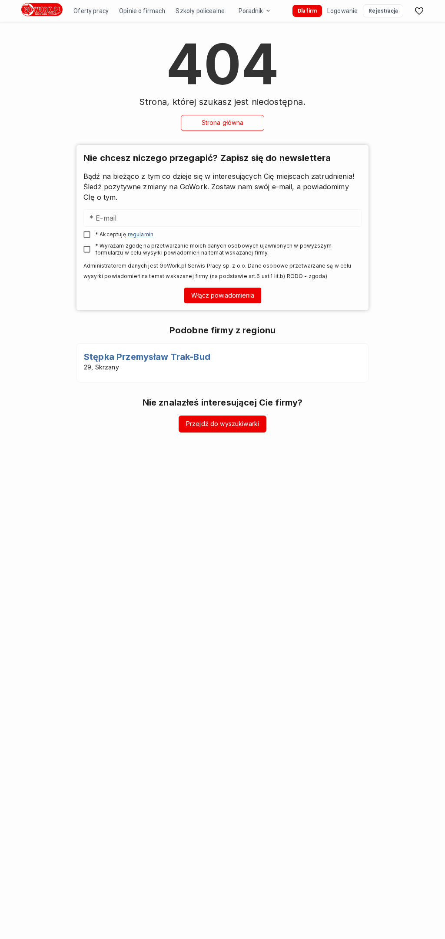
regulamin (140, 234)
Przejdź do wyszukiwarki (222, 423)
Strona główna (223, 122)
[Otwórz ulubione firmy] (419, 11)
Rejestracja (383, 11)
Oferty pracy (91, 10)
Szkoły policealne (200, 10)
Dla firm (307, 11)
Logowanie (342, 10)
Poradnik (251, 10)
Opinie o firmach (142, 10)
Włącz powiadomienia (222, 295)
